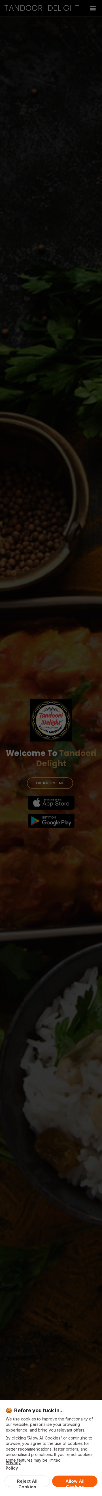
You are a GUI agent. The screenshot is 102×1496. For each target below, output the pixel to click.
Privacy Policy (13, 1465)
